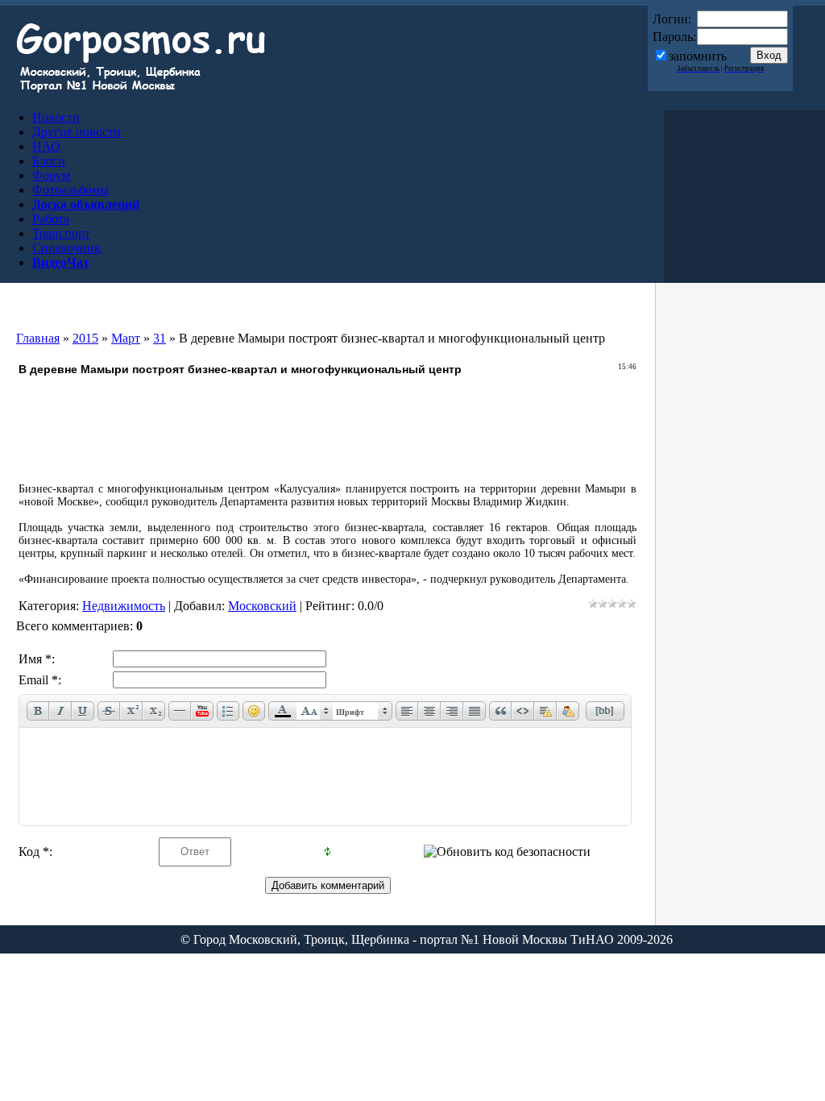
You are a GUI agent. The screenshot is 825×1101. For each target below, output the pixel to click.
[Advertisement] (328, 430)
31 (159, 338)
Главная (38, 338)
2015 (85, 338)
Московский (262, 606)
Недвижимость (123, 606)
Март (125, 338)
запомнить (698, 56)
